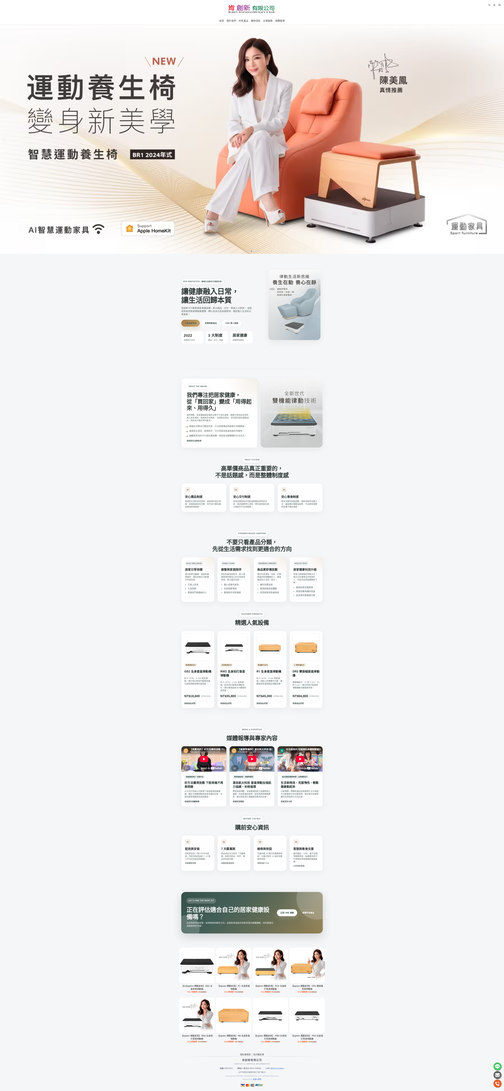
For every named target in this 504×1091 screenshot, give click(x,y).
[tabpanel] (252, 139)
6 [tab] (258, 251)
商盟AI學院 (257, 1079)
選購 (198, 979)
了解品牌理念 (190, 323)
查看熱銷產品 (211, 323)
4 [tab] (253, 251)
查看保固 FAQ (263, 863)
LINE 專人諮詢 (231, 323)
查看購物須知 (190, 863)
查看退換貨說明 (227, 863)
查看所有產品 (308, 913)
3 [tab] (251, 251)
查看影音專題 (238, 801)
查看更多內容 (286, 801)
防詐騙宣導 (258, 1054)
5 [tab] (255, 251)
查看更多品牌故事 (194, 441)
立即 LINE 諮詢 (287, 913)
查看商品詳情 (189, 703)
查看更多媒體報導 (192, 801)
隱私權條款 (245, 1054)
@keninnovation (277, 1068)
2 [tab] (248, 251)
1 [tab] (246, 251)
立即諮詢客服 (298, 866)
